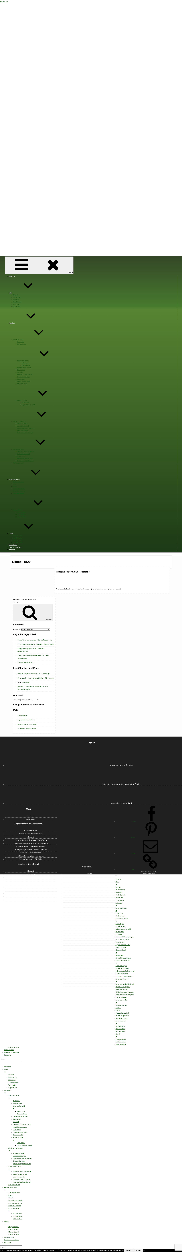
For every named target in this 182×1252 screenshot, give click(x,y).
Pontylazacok (21, 344)
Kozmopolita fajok (22, 430)
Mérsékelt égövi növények (25, 433)
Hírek (10, 293)
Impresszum (31, 816)
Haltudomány (17, 297)
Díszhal (15, 295)
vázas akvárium (89, 984)
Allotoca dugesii (89, 906)
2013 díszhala (21, 514)
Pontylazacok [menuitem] (120, 916)
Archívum (16, 700)
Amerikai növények (23, 426)
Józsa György (89, 944)
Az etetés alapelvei (31, 899)
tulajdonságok (89, 977)
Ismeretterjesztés (22, 456)
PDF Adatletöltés (18, 463)
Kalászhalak (21, 379)
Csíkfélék (20, 372)
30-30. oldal (89, 876)
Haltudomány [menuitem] (120, 890)
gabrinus (20, 687)
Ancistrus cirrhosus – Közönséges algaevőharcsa (31, 840)
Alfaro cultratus (89, 903)
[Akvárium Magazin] (87, 1043)
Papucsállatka (30, 880)
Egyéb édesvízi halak (24, 381)
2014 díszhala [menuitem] (120, 1031)
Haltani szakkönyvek (23, 454)
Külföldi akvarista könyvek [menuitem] (125, 992)
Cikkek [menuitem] (118, 1010)
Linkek (11, 533)
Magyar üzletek (18, 540)
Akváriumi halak (18, 339)
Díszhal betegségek (19, 489)
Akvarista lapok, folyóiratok (25, 451)
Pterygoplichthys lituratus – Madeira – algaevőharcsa (35, 644)
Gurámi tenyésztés (31, 890)
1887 (89, 878)
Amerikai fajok (26, 365)
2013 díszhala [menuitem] (120, 1029)
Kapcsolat (12, 549)
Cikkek (15, 486)
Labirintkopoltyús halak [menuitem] (123, 929)
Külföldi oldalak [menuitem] (121, 1042)
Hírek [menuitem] (6, 1070)
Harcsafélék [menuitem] (120, 932)
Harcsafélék (21, 370)
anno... (89, 909)
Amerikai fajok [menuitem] (120, 926)
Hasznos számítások (15, 547)
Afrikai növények (22, 423)
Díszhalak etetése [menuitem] (122, 1018)
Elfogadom (128, 1250)
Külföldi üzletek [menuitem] (13, 1047)
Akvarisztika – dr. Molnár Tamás (121, 803)
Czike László (21, 678)
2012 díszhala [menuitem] (120, 1026)
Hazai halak (25, 402)
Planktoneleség (31, 893)
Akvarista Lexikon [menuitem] (10, 1188)
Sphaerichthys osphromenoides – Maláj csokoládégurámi (121, 784)
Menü (71, 272)
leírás (89, 952)
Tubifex (30, 877)
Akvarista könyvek (19, 449)
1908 (89, 881)
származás (89, 969)
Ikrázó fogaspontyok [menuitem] (123, 939)
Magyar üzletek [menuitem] (121, 1044)
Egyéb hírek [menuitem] (120, 900)
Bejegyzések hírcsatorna (26, 720)
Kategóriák (17, 629)
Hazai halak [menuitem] (120, 955)
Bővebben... (138, 1250)
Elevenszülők (89, 934)
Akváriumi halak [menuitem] (13, 1097)
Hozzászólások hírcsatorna (26, 724)
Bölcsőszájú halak (23, 360)
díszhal (89, 926)
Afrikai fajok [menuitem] (120, 924)
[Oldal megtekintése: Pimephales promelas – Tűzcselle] (72, 585)
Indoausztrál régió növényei (25, 428)
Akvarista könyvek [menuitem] (14, 1167)
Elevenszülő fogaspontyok (25, 374)
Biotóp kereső (13, 545)
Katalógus (12, 323)
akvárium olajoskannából (89, 901)
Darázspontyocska (89, 924)
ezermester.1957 (89, 936)
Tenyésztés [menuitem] (119, 897)
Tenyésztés (16, 304)
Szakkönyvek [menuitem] (120, 895)
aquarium (89, 911)
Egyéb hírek (17, 306)
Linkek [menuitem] (6, 1223)
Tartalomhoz (4, 1)
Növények (16, 299)
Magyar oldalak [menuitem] (121, 1039)
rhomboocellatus (89, 964)
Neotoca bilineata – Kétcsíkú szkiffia (121, 765)
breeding (89, 921)
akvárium (89, 893)
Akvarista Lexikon (14, 479)
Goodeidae (89, 941)
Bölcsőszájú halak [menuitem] (19, 1107)
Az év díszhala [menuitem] (13, 1209)
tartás (89, 972)
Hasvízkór (26, 682)
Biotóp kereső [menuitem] (9, 1050)
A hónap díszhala (18, 482)
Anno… (15, 484)
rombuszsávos (89, 967)
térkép (89, 979)
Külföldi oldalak (17, 538)
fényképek (89, 939)
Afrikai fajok (25, 363)
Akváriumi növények (19, 421)
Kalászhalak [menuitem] (120, 942)
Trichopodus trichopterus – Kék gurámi (31, 856)
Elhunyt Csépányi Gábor (25, 662)
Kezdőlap (12, 276)
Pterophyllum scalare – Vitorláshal (30, 859)
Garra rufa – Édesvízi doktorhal (30, 853)
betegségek (89, 919)
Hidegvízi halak (22, 400)
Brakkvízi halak (22, 383)
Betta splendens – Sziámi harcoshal (31, 834)
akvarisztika (89, 891)
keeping (89, 946)
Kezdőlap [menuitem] (119, 879)
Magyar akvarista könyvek (25, 461)
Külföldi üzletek (18, 542)
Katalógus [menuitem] (7, 1091)
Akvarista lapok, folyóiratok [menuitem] (125, 984)
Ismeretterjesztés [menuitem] (122, 989)
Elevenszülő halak (89, 931)
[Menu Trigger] (116, 875)
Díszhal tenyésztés (19, 491)
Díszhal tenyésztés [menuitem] (122, 1016)
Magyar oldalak (17, 535)
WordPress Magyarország (26, 728)
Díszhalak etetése (18, 493)
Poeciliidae (89, 957)
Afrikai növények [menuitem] (121, 966)
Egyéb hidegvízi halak (28, 405)
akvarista (89, 888)
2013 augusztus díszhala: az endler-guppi (31, 884)
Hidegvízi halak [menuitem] (18, 1139)
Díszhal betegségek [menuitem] (122, 1013)
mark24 (20, 674)
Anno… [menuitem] (118, 1008)
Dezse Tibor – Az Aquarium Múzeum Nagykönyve (34, 640)
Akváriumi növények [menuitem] (15, 1149)
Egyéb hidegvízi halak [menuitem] (123, 958)
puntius (89, 959)
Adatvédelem (30, 819)
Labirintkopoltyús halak (24, 367)
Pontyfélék (20, 342)
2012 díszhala (21, 512)
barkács (89, 914)
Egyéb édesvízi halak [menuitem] (123, 945)
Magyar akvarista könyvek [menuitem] (125, 995)
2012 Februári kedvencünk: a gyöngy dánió (30, 896)
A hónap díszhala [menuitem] (121, 1005)
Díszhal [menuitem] (118, 887)
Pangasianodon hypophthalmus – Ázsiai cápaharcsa (31, 843)
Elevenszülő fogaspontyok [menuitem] (125, 937)
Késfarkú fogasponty (89, 949)
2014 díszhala (21, 517)
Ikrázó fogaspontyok (23, 377)
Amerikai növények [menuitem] (122, 968)
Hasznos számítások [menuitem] (11, 1052)
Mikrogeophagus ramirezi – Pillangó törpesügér (31, 849)
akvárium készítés (89, 898)
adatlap (89, 886)
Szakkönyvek (17, 302)
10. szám (89, 873)
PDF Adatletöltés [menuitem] (121, 997)
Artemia (31, 887)
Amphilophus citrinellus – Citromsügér (37, 674)
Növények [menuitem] (119, 892)
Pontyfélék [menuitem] (119, 913)
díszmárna (89, 929)
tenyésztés (89, 974)
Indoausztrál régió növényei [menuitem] (125, 971)
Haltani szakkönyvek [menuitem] (123, 987)
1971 (89, 883)
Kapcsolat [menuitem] (7, 1055)
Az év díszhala (17, 510)
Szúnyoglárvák (31, 874)
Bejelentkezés (22, 715)
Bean (89, 916)
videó (89, 982)
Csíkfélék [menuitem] (119, 934)
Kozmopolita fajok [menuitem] (122, 974)
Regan (89, 962)
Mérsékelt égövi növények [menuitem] (125, 976)
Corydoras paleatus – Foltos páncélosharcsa (30, 846)
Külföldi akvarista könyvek (25, 458)
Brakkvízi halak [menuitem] (121, 947)
